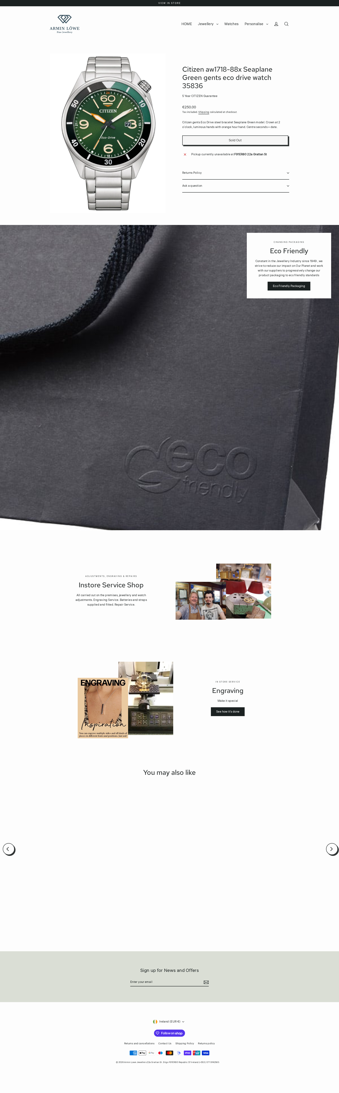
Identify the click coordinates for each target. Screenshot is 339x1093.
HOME (186, 24)
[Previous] (9, 849)
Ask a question (192, 186)
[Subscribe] (205, 982)
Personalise (254, 24)
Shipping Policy (184, 1043)
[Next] (332, 849)
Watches (231, 24)
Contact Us (164, 1043)
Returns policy (206, 1043)
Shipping (203, 112)
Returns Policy (192, 173)
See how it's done (227, 712)
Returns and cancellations (139, 1043)
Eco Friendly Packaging (289, 286)
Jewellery (206, 24)
